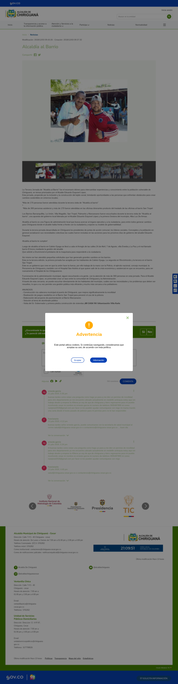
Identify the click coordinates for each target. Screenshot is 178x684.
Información (98, 360)
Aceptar (77, 360)
